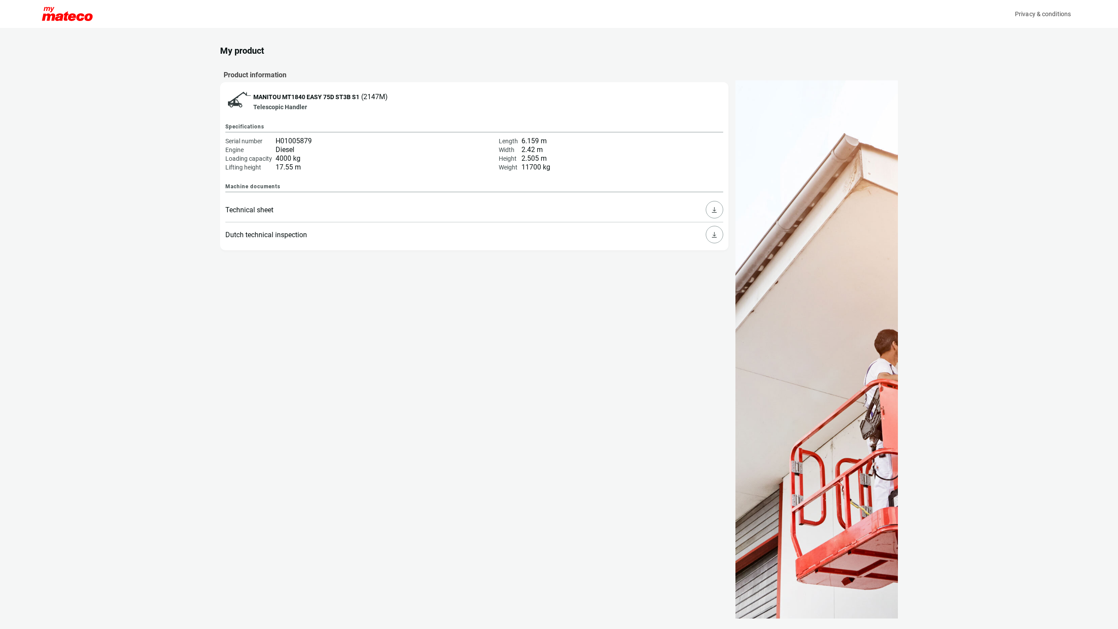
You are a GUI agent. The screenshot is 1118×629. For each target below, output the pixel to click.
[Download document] (714, 209)
